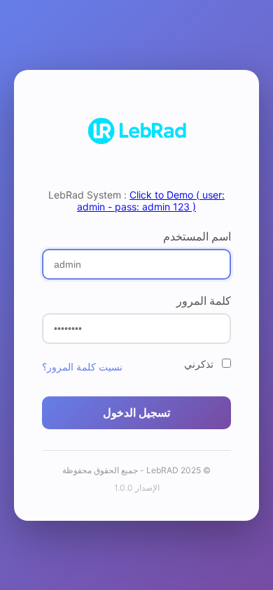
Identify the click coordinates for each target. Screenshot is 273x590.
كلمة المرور (203, 301)
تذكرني (200, 364)
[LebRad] (136, 132)
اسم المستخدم (197, 236)
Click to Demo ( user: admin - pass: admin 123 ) (151, 201)
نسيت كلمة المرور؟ (82, 367)
